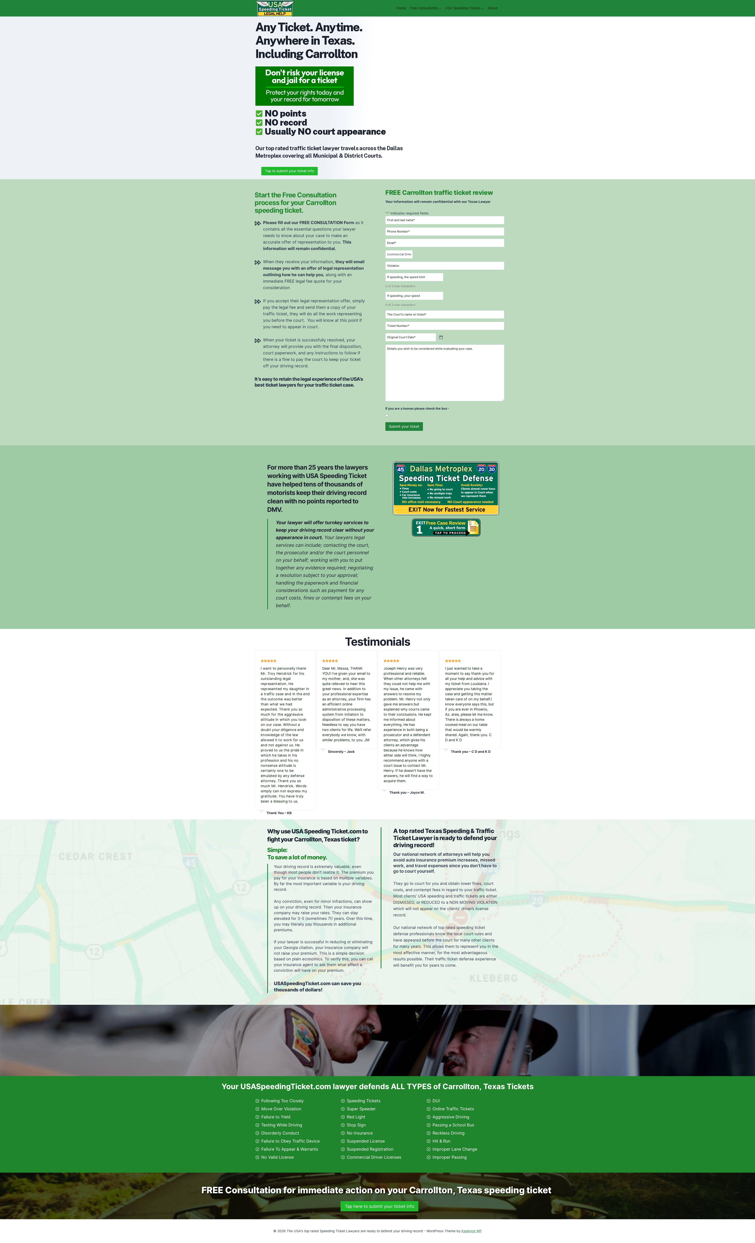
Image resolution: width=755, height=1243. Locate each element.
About (493, 8)
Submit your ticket (404, 426)
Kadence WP (471, 1231)
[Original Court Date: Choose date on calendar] (441, 337)
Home (401, 8)
